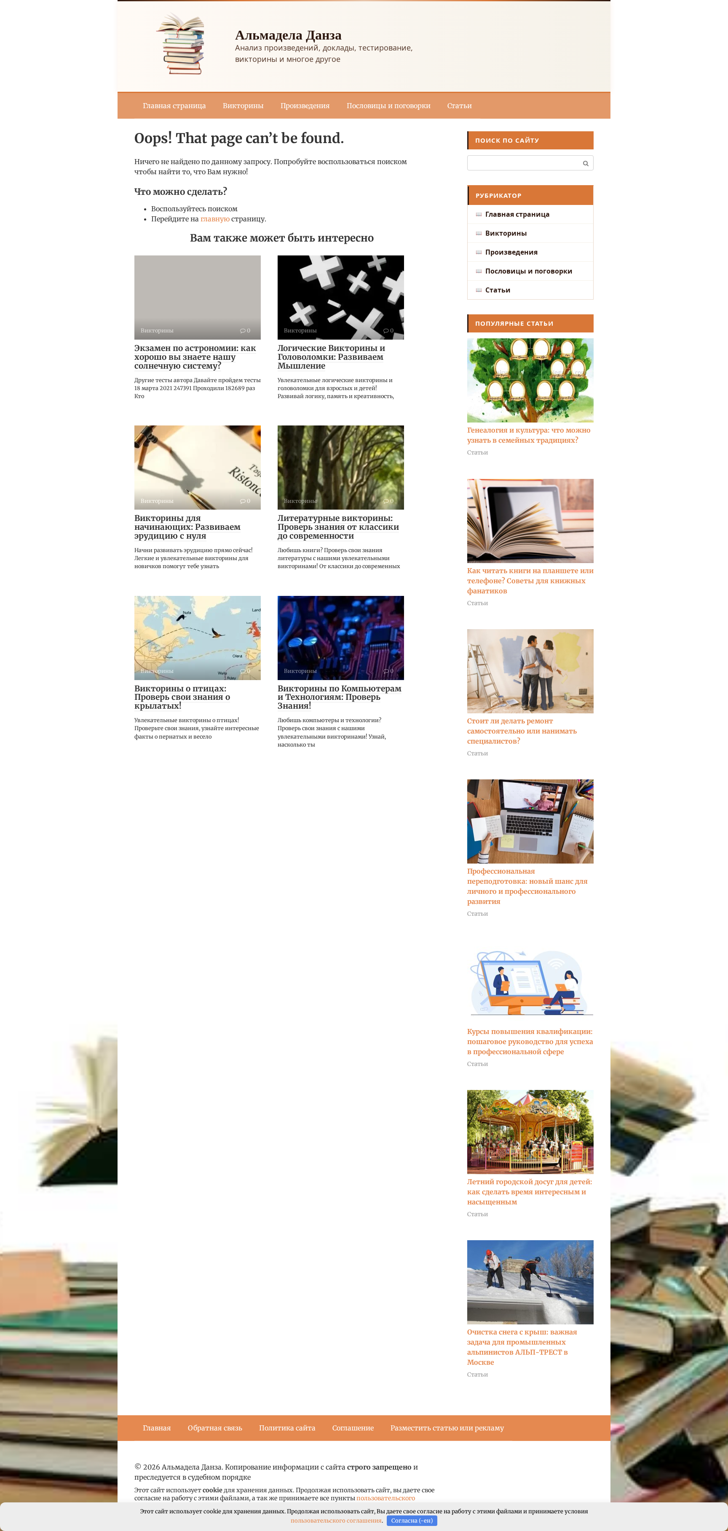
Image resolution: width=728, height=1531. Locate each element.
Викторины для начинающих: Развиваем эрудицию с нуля (187, 527)
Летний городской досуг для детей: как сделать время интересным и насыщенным (529, 1191)
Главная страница (174, 105)
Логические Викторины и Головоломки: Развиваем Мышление (331, 357)
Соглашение (353, 1428)
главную (215, 219)
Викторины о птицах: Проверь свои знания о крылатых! (182, 697)
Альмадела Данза (288, 34)
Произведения (305, 105)
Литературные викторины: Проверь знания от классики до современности (338, 527)
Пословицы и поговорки (389, 105)
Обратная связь (215, 1428)
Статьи (459, 105)
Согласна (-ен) (412, 1520)
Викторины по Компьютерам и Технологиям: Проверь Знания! (339, 697)
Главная (157, 1428)
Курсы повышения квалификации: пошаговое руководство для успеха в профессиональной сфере (530, 1041)
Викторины (243, 105)
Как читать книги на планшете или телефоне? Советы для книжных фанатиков (530, 580)
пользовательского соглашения (336, 1520)
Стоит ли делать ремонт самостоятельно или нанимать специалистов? (522, 731)
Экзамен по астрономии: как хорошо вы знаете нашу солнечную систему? (195, 357)
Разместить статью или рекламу (447, 1428)
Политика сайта (287, 1428)
